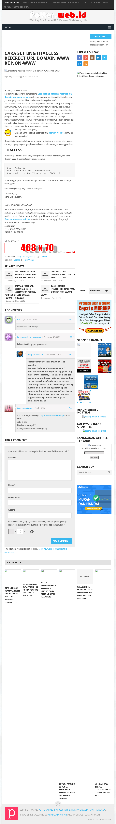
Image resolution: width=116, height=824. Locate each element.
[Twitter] (104, 57)
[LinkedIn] (98, 57)
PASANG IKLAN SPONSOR (99, 819)
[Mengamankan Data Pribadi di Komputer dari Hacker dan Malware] (31, 575)
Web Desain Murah (57, 815)
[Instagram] (92, 57)
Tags (105, 291)
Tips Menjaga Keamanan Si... (36, 2)
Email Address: (15, 497)
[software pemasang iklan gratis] (94, 431)
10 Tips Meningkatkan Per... (97, 2)
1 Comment (9, 280)
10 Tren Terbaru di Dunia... (16, 7)
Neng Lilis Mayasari (25, 256)
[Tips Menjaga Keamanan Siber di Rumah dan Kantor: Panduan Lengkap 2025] (13, 577)
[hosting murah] (94, 417)
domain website (57, 133)
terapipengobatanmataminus (29, 337)
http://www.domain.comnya (52, 415)
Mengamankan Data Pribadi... (66, 2)
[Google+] (85, 57)
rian (18, 319)
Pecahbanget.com (24, 408)
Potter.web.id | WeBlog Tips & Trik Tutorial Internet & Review (71, 810)
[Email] (79, 63)
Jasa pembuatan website (18, 219)
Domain (44, 256)
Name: (11, 485)
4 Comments (28, 260)
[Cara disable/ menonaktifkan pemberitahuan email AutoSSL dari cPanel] (85, 576)
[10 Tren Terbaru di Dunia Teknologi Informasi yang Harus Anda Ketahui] (67, 675)
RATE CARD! (100, 36)
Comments (94, 291)
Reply (71, 319)
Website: (12, 510)
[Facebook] (79, 57)
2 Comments (10, 301)
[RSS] (85, 63)
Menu (8, 27)
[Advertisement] (56, 40)
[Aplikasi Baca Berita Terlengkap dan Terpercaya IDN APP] (103, 675)
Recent (83, 291)
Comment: (13, 457)
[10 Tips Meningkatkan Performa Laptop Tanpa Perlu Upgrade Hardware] (49, 574)
